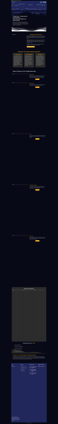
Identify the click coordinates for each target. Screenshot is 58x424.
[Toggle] (13, 345)
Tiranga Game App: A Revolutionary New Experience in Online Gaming (33, 370)
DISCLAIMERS (22, 369)
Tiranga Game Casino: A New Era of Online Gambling (34, 373)
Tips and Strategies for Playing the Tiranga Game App (34, 367)
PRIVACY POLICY (23, 366)
